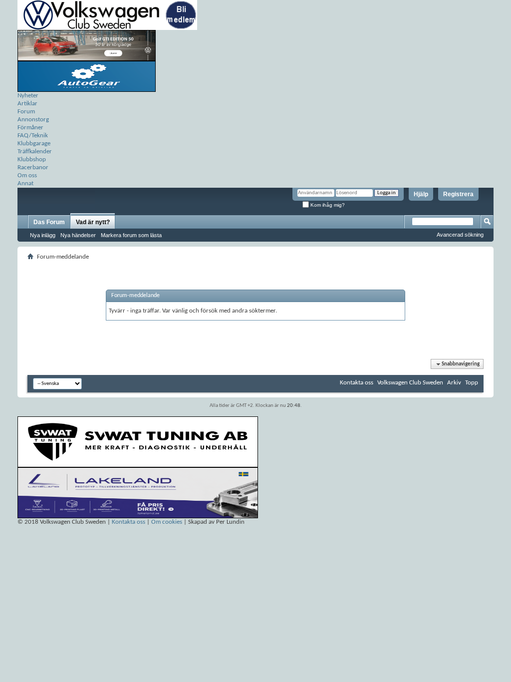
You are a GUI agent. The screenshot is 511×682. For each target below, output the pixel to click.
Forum (26, 111)
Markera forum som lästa (131, 235)
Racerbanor (32, 167)
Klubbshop (31, 159)
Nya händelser (78, 235)
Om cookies (166, 522)
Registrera (458, 194)
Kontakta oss (356, 382)
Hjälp (421, 194)
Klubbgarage (33, 143)
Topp (471, 382)
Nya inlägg (42, 235)
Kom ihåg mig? (327, 205)
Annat (25, 183)
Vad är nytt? (93, 222)
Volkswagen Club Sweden (410, 382)
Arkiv (454, 382)
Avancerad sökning (460, 235)
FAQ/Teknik (32, 135)
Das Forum (49, 222)
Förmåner (30, 127)
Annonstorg (33, 119)
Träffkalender (34, 151)
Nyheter (27, 95)
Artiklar (27, 103)
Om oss (27, 175)
